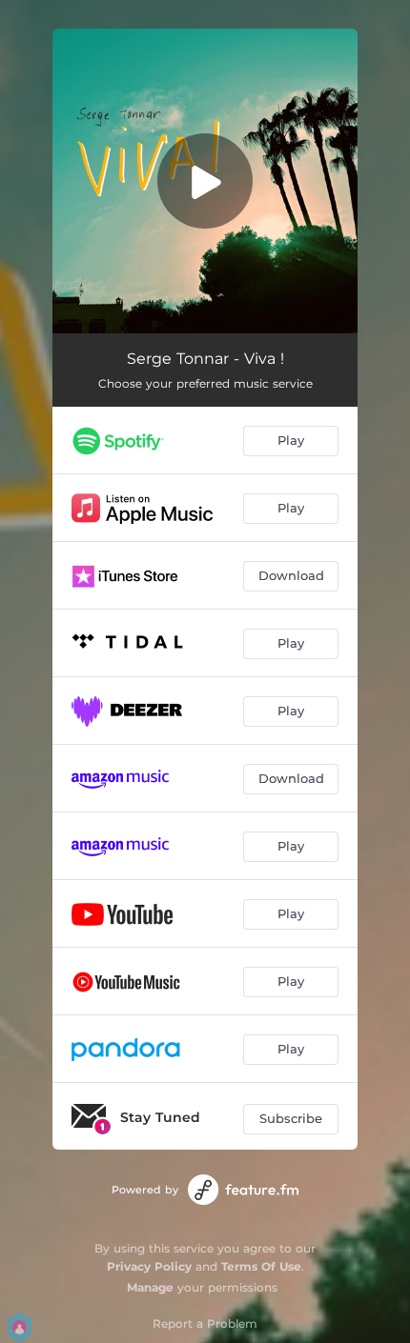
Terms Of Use (261, 1266)
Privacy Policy (149, 1266)
